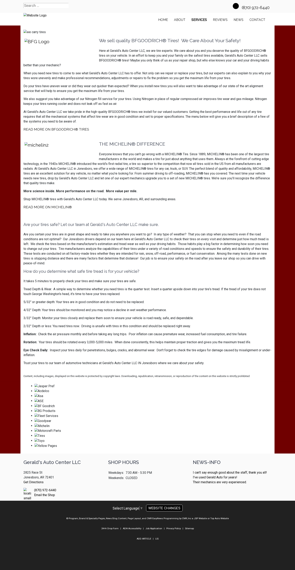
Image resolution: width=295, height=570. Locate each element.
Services (199, 20)
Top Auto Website (219, 518)
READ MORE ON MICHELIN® (47, 207)
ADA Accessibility (132, 528)
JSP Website (200, 518)
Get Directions (33, 482)
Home (163, 20)
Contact (257, 20)
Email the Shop (44, 495)
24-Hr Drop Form (110, 528)
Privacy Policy (173, 528)
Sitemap (189, 528)
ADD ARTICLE (144, 538)
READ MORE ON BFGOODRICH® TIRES (56, 129)
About (179, 20)
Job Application (153, 528)
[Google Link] (236, 6)
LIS (157, 538)
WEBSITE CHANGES (164, 508)
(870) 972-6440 (256, 7)
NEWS (238, 20)
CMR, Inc (186, 518)
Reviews (220, 20)
